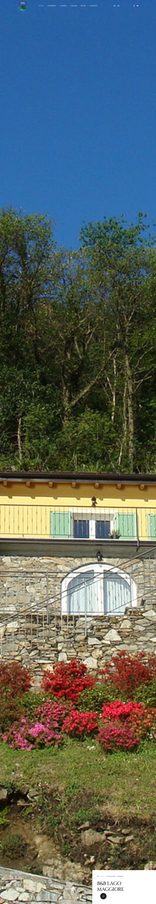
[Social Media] (134, 6)
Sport (83, 6)
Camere (63, 6)
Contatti (94, 6)
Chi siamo (51, 6)
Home (41, 6)
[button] (103, 896)
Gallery (73, 6)
